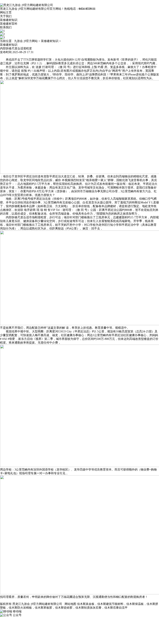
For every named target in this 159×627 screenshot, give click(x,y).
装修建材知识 (8, 19)
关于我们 (6, 16)
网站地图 (70, 604)
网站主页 (6, 12)
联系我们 (6, 27)
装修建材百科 (8, 23)
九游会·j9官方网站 (26, 41)
